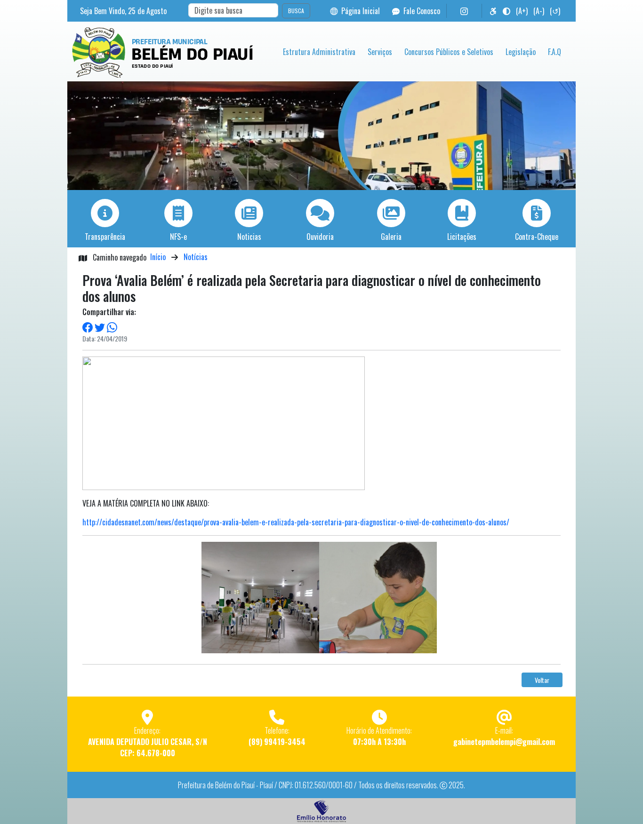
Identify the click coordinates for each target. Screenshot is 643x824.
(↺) (555, 10)
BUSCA (296, 11)
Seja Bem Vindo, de (123, 10)
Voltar (542, 680)
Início (158, 256)
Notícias (196, 256)
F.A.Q (554, 51)
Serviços (380, 51)
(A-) (538, 10)
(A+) (522, 10)
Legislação (521, 51)
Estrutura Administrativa (319, 51)
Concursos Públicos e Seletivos (448, 51)
